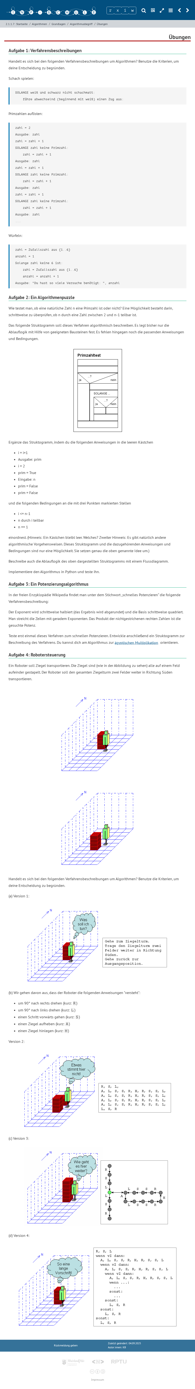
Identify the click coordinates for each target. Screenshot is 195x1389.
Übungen (102, 24)
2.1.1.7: (10, 24)
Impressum (97, 1379)
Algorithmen (39, 24)
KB (124, 1347)
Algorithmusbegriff (81, 24)
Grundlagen (59, 24)
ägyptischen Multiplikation (136, 642)
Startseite (22, 24)
